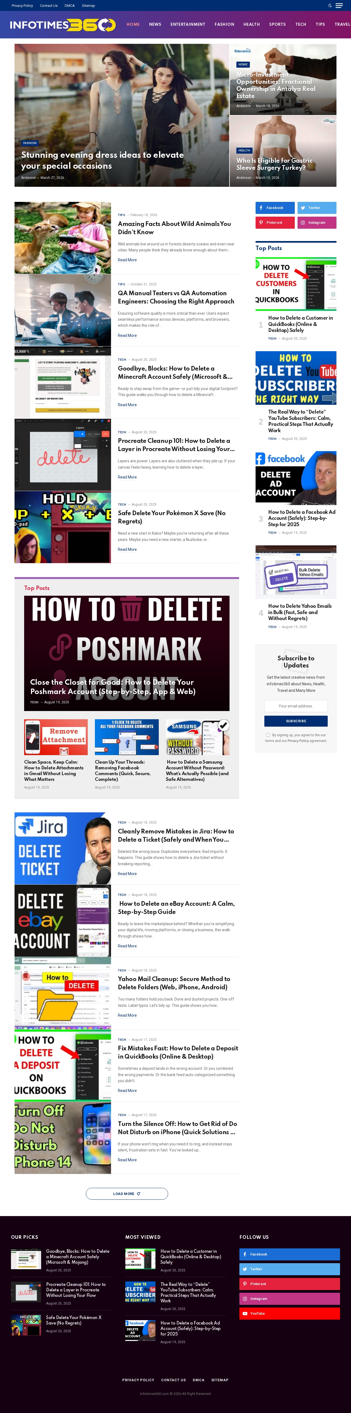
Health (252, 25)
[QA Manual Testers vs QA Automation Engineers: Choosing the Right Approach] (63, 310)
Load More (124, 1194)
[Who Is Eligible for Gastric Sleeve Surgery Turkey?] (283, 151)
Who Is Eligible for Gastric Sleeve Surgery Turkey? (274, 164)
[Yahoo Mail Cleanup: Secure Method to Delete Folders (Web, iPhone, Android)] (63, 993)
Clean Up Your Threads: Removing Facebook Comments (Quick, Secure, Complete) (123, 771)
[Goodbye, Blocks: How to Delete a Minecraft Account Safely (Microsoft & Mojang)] (63, 382)
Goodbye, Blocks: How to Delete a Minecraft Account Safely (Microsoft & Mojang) (172, 373)
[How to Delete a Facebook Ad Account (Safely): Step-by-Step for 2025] (296, 478)
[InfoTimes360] (63, 24)
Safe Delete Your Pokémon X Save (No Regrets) (171, 518)
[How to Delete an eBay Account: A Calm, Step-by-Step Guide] (63, 921)
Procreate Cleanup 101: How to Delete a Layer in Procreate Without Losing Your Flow (174, 446)
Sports (277, 25)
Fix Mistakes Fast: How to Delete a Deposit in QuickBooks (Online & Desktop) (178, 1053)
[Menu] (339, 5)
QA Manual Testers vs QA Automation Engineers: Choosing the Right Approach (176, 298)
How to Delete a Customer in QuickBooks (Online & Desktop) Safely (300, 324)
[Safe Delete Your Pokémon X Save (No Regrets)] (63, 527)
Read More (127, 260)
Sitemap (88, 6)
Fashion (224, 25)
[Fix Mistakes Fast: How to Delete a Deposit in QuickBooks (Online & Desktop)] (63, 1066)
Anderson (28, 178)
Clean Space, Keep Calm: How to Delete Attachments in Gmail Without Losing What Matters (54, 771)
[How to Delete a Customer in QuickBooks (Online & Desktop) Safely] (296, 284)
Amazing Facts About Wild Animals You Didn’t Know (174, 228)
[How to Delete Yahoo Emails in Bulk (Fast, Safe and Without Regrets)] (296, 572)
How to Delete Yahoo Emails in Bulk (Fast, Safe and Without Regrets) (300, 612)
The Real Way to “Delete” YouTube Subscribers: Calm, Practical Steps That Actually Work (300, 421)
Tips (320, 25)
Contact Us (49, 6)
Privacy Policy (22, 6)
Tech (301, 25)
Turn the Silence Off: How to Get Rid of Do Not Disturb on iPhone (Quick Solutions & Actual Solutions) (177, 1129)
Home (133, 25)
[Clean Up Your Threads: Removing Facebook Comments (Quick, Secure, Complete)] (126, 737)
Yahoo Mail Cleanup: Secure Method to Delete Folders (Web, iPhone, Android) (174, 983)
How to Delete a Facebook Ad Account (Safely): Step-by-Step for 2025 (301, 518)
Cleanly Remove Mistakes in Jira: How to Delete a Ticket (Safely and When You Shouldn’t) (176, 836)
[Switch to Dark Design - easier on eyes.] (330, 5)
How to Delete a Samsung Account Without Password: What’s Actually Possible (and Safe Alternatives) (197, 771)
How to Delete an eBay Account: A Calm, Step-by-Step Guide (176, 908)
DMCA (70, 6)
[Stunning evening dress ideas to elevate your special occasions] (122, 115)
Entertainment (188, 25)
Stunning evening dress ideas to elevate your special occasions (102, 160)
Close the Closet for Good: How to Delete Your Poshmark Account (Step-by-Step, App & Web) (113, 687)
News (155, 25)
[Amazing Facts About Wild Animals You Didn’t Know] (63, 238)
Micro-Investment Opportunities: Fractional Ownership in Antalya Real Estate (276, 85)
